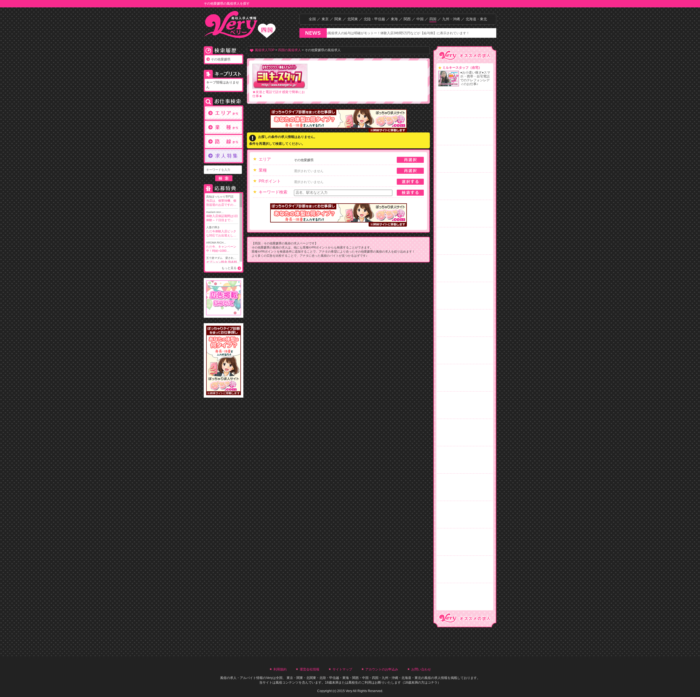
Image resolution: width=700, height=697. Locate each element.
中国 (420, 19)
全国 (312, 19)
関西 (407, 19)
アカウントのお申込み (381, 669)
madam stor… (222, 216)
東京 (325, 19)
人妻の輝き (221, 231)
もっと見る (229, 268)
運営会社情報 (309, 669)
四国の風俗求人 (289, 50)
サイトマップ (342, 669)
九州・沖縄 (451, 19)
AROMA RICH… (221, 246)
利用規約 (280, 669)
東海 (394, 19)
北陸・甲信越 (374, 19)
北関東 (352, 19)
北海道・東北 (476, 19)
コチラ (433, 682)
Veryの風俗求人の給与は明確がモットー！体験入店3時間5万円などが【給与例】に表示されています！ (373, 33)
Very (269, 678)
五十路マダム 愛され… (221, 262)
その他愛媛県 (221, 59)
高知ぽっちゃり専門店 (221, 200)
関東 (338, 19)
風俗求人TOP (265, 50)
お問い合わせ (421, 669)
